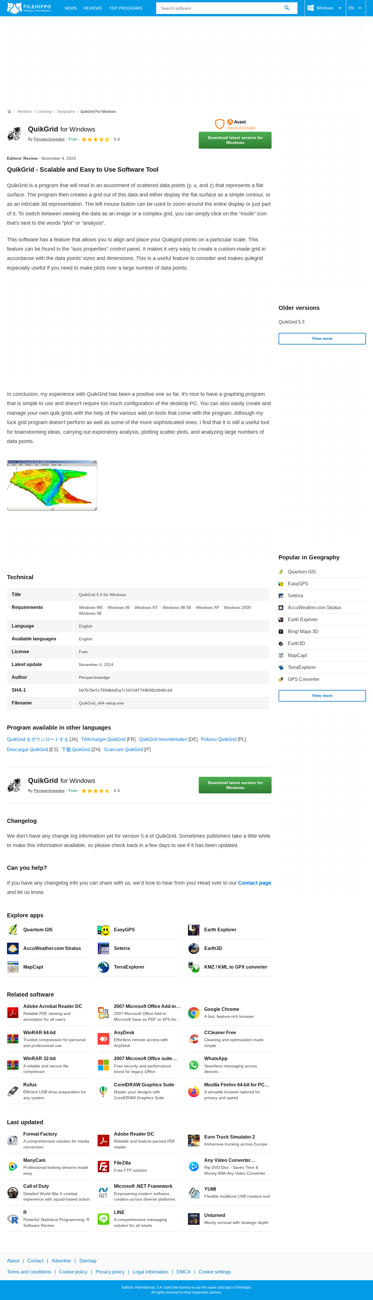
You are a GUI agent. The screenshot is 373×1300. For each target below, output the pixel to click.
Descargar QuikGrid (27, 749)
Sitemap (87, 1260)
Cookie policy (73, 1272)
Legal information (150, 1272)
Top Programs (125, 8)
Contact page (254, 883)
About (13, 1260)
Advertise (61, 1260)
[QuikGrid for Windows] (14, 134)
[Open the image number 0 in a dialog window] (52, 485)
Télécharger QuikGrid (103, 739)
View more (322, 338)
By (46, 139)
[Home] (9, 111)
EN (351, 8)
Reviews (93, 8)
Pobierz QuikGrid (219, 739)
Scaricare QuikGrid (123, 749)
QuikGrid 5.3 (292, 321)
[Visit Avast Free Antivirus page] (235, 124)
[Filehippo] (29, 8)
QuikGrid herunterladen (163, 739)
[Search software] (287, 8)
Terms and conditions (29, 1272)
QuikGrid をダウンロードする (37, 739)
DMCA (184, 1272)
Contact (35, 1260)
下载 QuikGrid (75, 749)
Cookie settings (215, 1272)
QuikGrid (61, 129)
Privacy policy (110, 1272)
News (71, 8)
